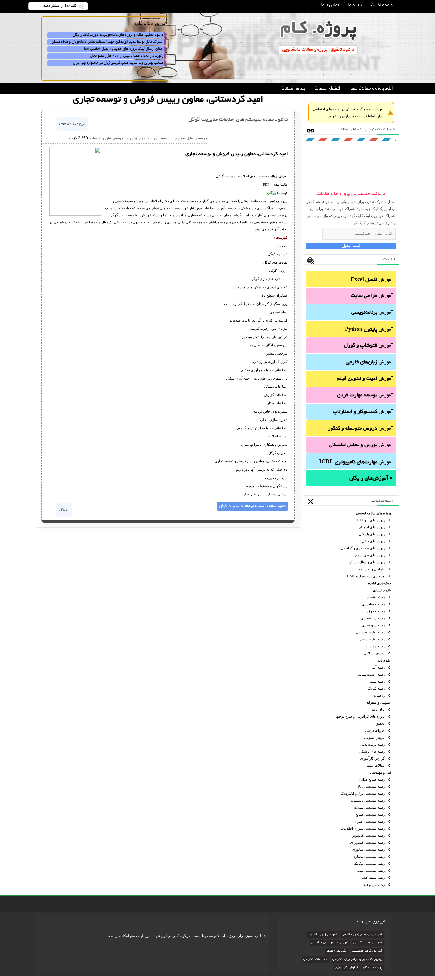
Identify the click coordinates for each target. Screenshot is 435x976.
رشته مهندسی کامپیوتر (368, 835)
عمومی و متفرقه (379, 702)
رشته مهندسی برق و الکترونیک (363, 793)
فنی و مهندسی (380, 772)
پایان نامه (378, 709)
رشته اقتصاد (376, 597)
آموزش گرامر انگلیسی (367, 951)
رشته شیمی (376, 681)
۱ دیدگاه (64, 509)
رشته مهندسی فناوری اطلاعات (362, 828)
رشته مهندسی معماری (369, 856)
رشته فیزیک (376, 688)
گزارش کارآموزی (372, 758)
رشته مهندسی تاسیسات (367, 800)
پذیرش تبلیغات (293, 88)
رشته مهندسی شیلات (369, 807)
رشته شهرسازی (373, 625)
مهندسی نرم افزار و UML (366, 576)
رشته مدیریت (375, 646)
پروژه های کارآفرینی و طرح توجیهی (359, 716)
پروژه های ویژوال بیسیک (367, 562)
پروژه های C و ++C (371, 520)
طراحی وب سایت (372, 569)
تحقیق (380, 723)
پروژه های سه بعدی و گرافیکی (363, 548)
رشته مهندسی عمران (369, 821)
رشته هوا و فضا (373, 884)
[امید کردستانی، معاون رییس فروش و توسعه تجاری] (75, 214)
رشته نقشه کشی (372, 877)
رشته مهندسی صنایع (370, 814)
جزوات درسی (375, 730)
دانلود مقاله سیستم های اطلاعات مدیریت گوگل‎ (238, 120)
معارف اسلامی (374, 653)
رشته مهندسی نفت (371, 870)
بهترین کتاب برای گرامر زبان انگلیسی (357, 959)
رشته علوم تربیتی (372, 639)
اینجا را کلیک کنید (364, 223)
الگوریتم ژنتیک (337, 951)
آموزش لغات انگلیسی (367, 943)
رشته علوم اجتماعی (370, 632)
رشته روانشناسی (372, 618)
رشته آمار (378, 667)
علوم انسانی (382, 590)
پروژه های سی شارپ (369, 555)
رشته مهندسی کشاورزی (367, 842)
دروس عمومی (374, 737)
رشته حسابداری (373, 604)
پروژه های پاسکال (372, 534)
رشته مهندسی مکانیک (369, 863)
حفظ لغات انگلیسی (315, 959)
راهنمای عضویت (327, 88)
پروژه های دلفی (373, 541)
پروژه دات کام (372, 968)
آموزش (372, 280)
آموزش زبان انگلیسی (323, 934)
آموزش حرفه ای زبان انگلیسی (362, 934)
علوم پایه (384, 660)
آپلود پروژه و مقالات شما (371, 88)
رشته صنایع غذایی (372, 779)
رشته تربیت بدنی (372, 744)
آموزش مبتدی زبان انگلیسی (330, 943)
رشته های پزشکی (372, 751)
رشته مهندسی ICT (371, 786)
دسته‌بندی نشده (379, 583)
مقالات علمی (375, 765)
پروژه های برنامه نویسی (373, 513)
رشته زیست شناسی (370, 674)
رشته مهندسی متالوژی (368, 849)
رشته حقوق (376, 611)
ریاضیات (379, 695)
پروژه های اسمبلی (371, 527)
